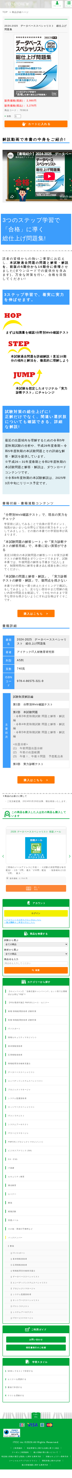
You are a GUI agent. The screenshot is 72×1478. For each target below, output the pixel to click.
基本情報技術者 (15, 1046)
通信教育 (12, 1185)
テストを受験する (14, 1395)
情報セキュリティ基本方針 (57, 1456)
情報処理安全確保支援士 (19, 1063)
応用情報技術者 (15, 1055)
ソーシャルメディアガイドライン (23, 1461)
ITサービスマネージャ (18, 1133)
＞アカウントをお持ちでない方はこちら (22, 920)
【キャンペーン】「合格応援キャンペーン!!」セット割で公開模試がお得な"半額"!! (37, 992)
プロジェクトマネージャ (19, 1090)
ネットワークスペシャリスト (21, 1107)
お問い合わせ (36, 1339)
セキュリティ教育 (16, 1177)
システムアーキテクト (18, 1124)
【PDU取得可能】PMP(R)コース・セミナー (28, 1003)
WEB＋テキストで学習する (19, 1371)
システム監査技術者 (17, 1098)
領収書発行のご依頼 (36, 1347)
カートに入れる (39, 123)
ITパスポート (14, 1029)
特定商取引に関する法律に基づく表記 (43, 1448)
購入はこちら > (36, 613)
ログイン (35, 913)
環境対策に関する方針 (51, 1461)
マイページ (57, 6)
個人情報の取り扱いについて (45, 1452)
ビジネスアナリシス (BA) (20, 1151)
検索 (37, 970)
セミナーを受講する (15, 1379)
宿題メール (13, 1220)
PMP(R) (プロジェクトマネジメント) (25, 1142)
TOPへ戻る (36, 1416)
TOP (5, 12)
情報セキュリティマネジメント (22, 1037)
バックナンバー (15, 1238)
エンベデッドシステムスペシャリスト (25, 1081)
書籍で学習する (13, 1387)
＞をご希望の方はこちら (19, 922)
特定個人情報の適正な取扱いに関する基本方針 (21, 1456)
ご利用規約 (17, 1448)
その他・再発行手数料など (20, 1229)
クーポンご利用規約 (20, 1452)
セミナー (12, 1194)
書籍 (10, 1203)
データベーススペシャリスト (21, 1072)
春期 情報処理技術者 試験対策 (22, 1011)
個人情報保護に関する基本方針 (35, 1465)
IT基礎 (11, 1168)
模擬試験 (12, 1211)
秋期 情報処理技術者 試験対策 (22, 1020)
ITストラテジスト (16, 1116)
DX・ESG (13, 1159)
